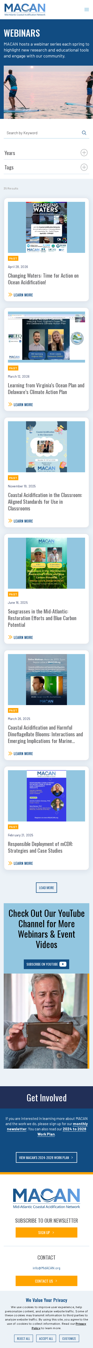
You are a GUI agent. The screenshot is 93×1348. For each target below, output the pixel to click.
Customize (69, 1339)
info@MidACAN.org (46, 1268)
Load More (46, 887)
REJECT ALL (23, 1339)
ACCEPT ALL (46, 1339)
